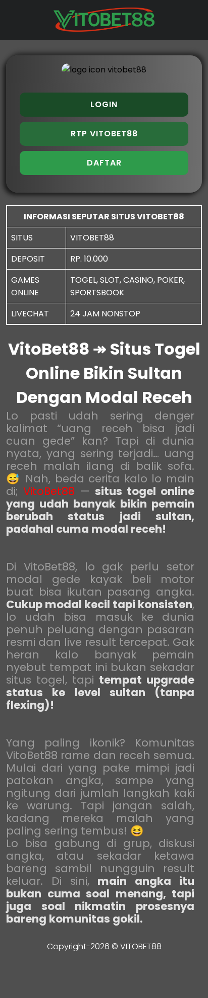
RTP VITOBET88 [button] (104, 133)
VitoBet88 (49, 491)
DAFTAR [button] (104, 163)
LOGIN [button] (104, 104)
